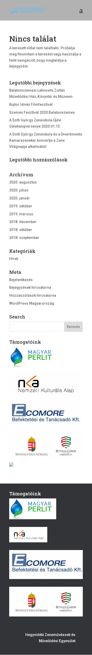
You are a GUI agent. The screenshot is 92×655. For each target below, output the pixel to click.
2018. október (20, 230)
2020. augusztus (23, 182)
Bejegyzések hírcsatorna (30, 287)
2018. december (23, 222)
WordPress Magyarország (31, 303)
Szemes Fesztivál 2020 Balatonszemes (42, 112)
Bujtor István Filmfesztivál (31, 104)
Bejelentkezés (21, 280)
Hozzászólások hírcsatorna (32, 295)
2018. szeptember (24, 238)
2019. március (21, 214)
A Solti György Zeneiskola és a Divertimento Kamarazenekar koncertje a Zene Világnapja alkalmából (45, 140)
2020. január (19, 198)
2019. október (20, 206)
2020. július (18, 190)
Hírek (13, 259)
